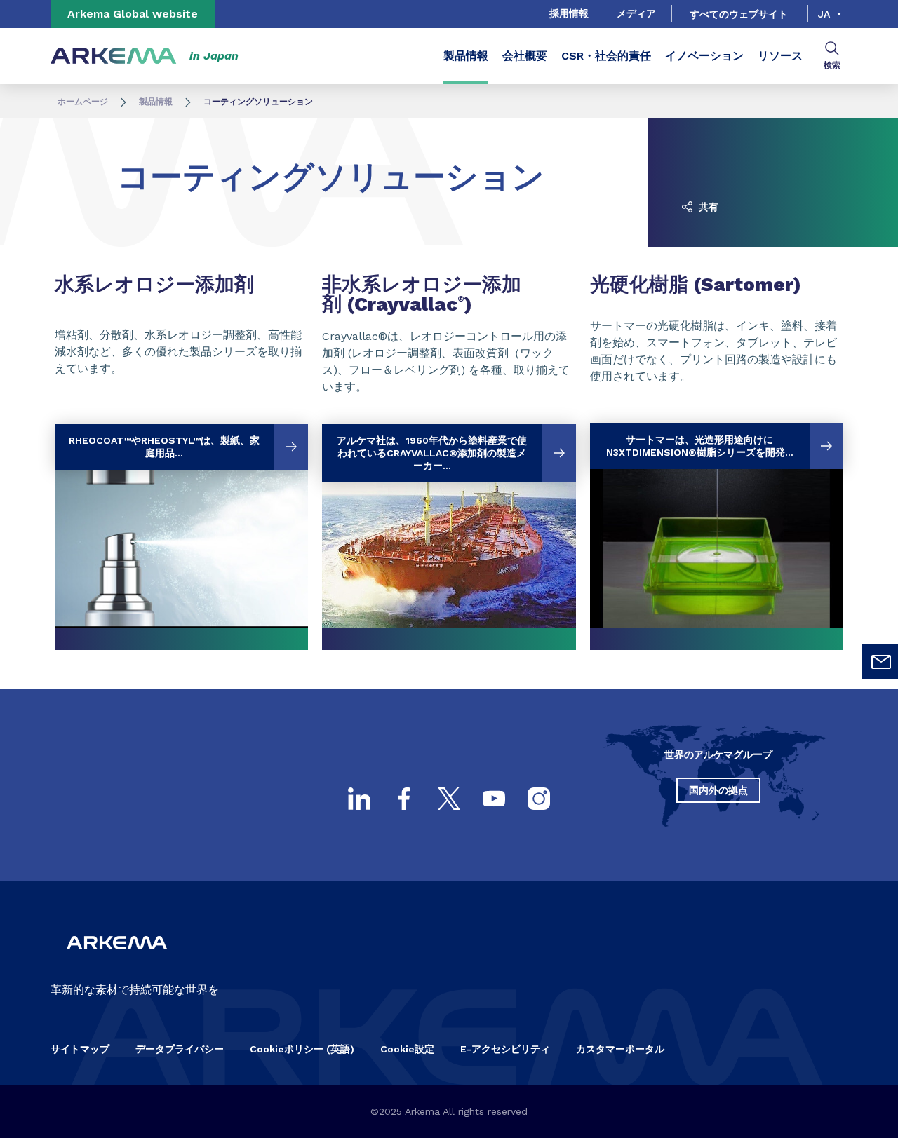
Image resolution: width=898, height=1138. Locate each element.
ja (824, 14)
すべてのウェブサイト (739, 14)
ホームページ (83, 102)
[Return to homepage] (114, 56)
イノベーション (704, 55)
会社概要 (524, 55)
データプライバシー (179, 1049)
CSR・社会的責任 (606, 55)
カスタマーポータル (620, 1049)
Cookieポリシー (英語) (302, 1049)
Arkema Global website (132, 13)
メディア (636, 13)
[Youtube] (494, 798)
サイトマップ (80, 1049)
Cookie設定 (407, 1049)
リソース (780, 55)
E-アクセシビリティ (505, 1049)
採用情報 (569, 13)
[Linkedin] (359, 798)
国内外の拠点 (718, 790)
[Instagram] (539, 798)
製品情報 (465, 55)
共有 (707, 206)
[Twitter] (449, 798)
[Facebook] (404, 798)
